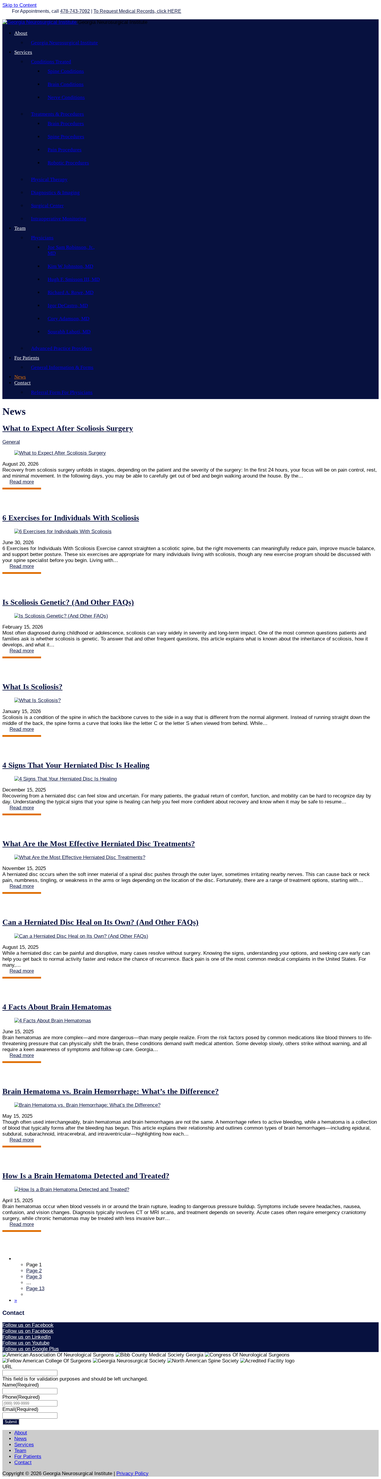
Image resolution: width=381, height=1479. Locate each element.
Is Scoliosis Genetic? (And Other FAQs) (68, 602)
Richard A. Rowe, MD (70, 292)
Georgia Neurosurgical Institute (64, 42)
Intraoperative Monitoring (58, 219)
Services (23, 52)
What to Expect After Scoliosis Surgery (67, 428)
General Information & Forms (62, 367)
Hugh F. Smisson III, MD (74, 279)
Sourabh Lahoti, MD (69, 332)
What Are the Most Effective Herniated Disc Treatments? (98, 843)
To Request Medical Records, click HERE (137, 11)
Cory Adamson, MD (68, 318)
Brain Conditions (66, 84)
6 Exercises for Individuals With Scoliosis (70, 518)
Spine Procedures (66, 136)
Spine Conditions (66, 71)
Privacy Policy (132, 1473)
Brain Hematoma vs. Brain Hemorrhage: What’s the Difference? (110, 1091)
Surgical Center (47, 205)
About (20, 33)
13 (35, 1288)
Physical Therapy (49, 179)
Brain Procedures (66, 123)
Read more (22, 482)
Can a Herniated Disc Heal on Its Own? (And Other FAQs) (100, 922)
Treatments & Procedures (57, 114)
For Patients (26, 358)
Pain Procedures (65, 150)
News (20, 377)
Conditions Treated (51, 62)
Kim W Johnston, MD (70, 266)
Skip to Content (19, 5)
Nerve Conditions (66, 97)
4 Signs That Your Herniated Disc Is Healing (75, 765)
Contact (22, 383)
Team (20, 228)
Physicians (42, 238)
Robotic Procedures (68, 163)
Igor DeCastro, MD (68, 305)
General (11, 442)
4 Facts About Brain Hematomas (56, 1007)
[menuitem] (196, 1259)
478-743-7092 (75, 11)
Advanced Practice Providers (61, 348)
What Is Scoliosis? (32, 686)
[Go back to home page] (40, 22)
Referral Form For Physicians (62, 392)
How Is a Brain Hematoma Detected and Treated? (85, 1176)
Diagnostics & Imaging (55, 192)
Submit (11, 1422)
